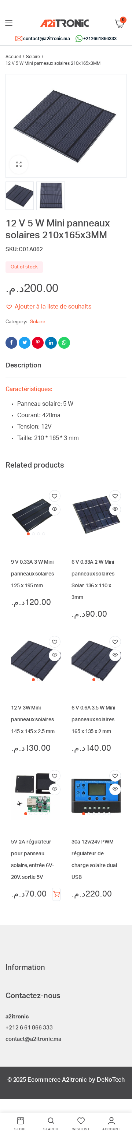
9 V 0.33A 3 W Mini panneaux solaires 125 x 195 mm (32, 574)
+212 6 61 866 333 (29, 1028)
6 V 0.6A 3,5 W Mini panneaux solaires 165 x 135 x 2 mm (93, 719)
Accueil (13, 56)
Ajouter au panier (56, 894)
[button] (19, 164)
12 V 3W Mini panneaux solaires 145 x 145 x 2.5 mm (33, 719)
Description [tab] (23, 365)
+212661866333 (100, 38)
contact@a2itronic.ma (46, 38)
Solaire (33, 56)
